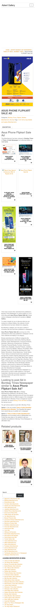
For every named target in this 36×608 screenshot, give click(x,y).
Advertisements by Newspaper (21, 50)
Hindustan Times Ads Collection (13, 587)
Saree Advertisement (10, 544)
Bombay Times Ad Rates (20, 400)
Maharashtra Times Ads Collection (13, 583)
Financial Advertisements (11, 527)
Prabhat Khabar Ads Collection (12, 573)
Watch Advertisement (10, 542)
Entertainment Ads (9, 502)
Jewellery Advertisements (11, 509)
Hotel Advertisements (10, 507)
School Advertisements (10, 548)
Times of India (8, 51)
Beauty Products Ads (10, 518)
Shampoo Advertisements (11, 555)
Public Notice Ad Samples (11, 514)
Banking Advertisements (11, 500)
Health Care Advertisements (12, 505)
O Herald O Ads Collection (11, 575)
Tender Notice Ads (9, 539)
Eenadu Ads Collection (10, 594)
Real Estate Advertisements (12, 534)
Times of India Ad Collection (12, 561)
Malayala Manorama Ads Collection (14, 582)
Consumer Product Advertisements (14, 520)
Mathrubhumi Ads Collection (12, 580)
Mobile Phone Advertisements (12, 511)
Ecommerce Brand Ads (10, 513)
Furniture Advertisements (11, 504)
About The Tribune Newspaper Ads (14, 603)
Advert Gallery (8, 5)
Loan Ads (7, 530)
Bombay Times (18, 51)
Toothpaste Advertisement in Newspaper (15, 553)
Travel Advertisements (10, 541)
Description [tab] (6, 127)
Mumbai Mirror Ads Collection (12, 576)
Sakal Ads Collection (10, 569)
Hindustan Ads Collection (11, 589)
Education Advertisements (11, 521)
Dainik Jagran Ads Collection (12, 597)
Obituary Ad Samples (10, 532)
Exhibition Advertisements (11, 525)
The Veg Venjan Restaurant (12, 606)
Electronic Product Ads (10, 523)
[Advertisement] (18, 27)
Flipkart (19, 117)
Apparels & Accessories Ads (12, 498)
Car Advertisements (9, 516)
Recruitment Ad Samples (11, 535)
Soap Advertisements (10, 549)
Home (7, 50)
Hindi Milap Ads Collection (11, 590)
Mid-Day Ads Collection (10, 578)
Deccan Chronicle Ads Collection (13, 564)
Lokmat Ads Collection (10, 585)
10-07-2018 (21, 120)
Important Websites (9, 601)
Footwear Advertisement (11, 546)
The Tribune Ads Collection (11, 568)
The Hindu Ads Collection (11, 562)
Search (5, 492)
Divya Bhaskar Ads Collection (12, 596)
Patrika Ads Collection (10, 571)
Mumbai (12, 120)
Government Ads (9, 528)
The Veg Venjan (8, 604)
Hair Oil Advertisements (10, 551)
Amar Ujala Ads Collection (11, 599)
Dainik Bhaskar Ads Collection (12, 566)
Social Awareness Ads (10, 537)
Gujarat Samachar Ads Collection (13, 592)
